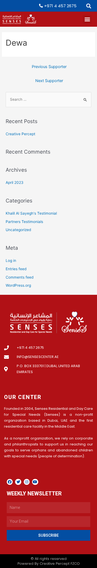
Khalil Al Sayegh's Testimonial (31, 213)
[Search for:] (48, 99)
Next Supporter (49, 80)
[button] (88, 5)
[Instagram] (27, 482)
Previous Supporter (49, 66)
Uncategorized (18, 230)
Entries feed (16, 269)
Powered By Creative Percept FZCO (49, 563)
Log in (11, 260)
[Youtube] (35, 482)
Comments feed (19, 277)
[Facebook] (10, 482)
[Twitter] (18, 482)
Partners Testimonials (24, 221)
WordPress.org (18, 285)
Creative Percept (20, 134)
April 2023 (14, 182)
